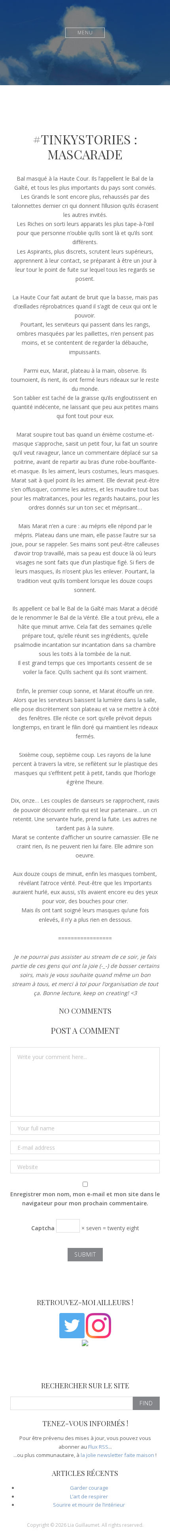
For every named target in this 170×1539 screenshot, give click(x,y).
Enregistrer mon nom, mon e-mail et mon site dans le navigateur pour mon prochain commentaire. (85, 1198)
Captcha (43, 1228)
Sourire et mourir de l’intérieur (89, 1504)
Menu (85, 32)
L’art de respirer (89, 1496)
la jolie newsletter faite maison (117, 1455)
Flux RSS (98, 1446)
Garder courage (89, 1487)
